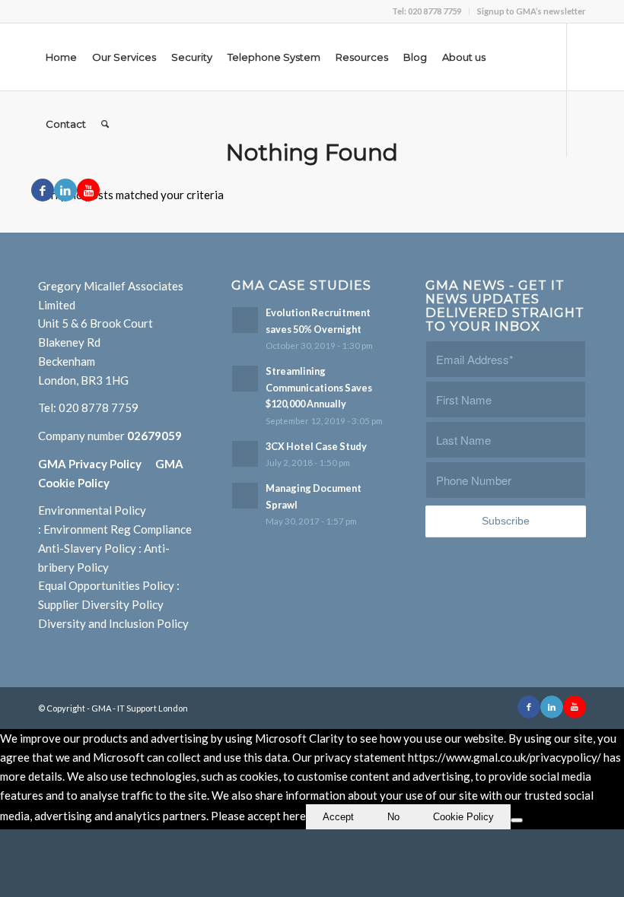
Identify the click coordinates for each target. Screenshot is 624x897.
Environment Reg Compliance (117, 529)
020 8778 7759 (98, 407)
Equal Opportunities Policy (106, 585)
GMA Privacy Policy (96, 464)
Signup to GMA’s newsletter (531, 11)
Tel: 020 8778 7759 (426, 11)
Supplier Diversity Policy (101, 604)
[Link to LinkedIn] (65, 190)
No (393, 817)
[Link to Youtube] (88, 190)
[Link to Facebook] (42, 190)
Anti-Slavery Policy (87, 548)
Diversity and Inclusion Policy (113, 623)
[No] (517, 820)
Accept (338, 817)
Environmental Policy (92, 510)
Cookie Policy (463, 817)
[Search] (105, 123)
